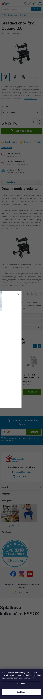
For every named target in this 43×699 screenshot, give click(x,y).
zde (33, 678)
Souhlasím (21, 692)
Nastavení (21, 683)
